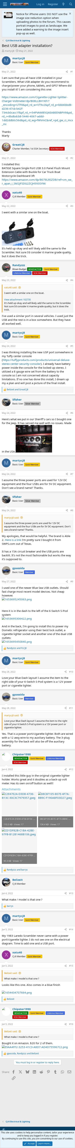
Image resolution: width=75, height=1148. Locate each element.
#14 (71, 929)
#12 (71, 769)
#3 (71, 206)
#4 (71, 280)
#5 (71, 346)
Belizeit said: (10, 973)
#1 (71, 71)
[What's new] (63, 4)
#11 (71, 708)
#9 (71, 581)
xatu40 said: (10, 287)
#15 (71, 965)
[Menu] (5, 4)
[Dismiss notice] (69, 14)
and (17, 389)
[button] (4, 1129)
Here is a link (13, 540)
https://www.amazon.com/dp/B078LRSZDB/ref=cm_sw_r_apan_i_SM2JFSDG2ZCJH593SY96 (37, 181)
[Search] (70, 4)
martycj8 (9, 50)
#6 (71, 413)
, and (23, 1053)
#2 (71, 158)
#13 (71, 893)
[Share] (66, 72)
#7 (71, 474)
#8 (71, 510)
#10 (71, 671)
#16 (71, 1024)
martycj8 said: (11, 517)
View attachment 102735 (17, 299)
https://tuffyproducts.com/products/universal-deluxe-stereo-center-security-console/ (36, 362)
